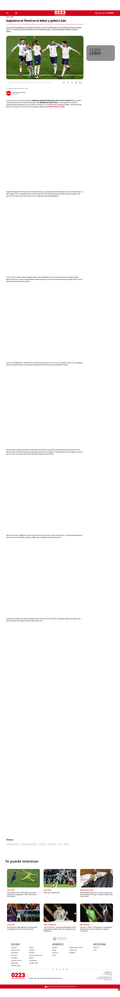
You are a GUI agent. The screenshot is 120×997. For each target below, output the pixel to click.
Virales (31, 958)
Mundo (31, 947)
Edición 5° (14, 955)
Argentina (14, 963)
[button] (72, 83)
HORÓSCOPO (73, 950)
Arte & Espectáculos (35, 955)
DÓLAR (54, 950)
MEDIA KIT (96, 947)
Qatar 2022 (10, 17)
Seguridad (14, 953)
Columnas (14, 958)
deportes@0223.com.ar (108, 972)
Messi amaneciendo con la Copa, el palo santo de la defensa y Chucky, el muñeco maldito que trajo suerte (96, 894)
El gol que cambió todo (51, 893)
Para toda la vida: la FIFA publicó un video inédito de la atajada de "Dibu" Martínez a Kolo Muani (22, 894)
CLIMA (54, 955)
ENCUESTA (55, 953)
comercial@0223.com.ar (107, 973)
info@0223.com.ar (108, 971)
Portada (14, 947)
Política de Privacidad (108, 979)
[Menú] (7, 13)
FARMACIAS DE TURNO (75, 947)
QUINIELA (55, 947)
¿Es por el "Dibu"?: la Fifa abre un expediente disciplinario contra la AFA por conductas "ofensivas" (96, 929)
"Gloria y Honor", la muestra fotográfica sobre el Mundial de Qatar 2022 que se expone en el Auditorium (60, 929)
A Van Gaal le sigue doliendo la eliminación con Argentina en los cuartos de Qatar (22, 928)
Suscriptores (33, 963)
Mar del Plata (15, 950)
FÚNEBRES (72, 953)
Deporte (31, 953)
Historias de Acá (16, 960)
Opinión (31, 950)
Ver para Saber (15, 966)
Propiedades (33, 960)
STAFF (95, 950)
